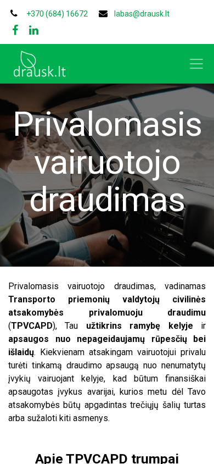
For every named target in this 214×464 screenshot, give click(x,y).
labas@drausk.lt (142, 13)
